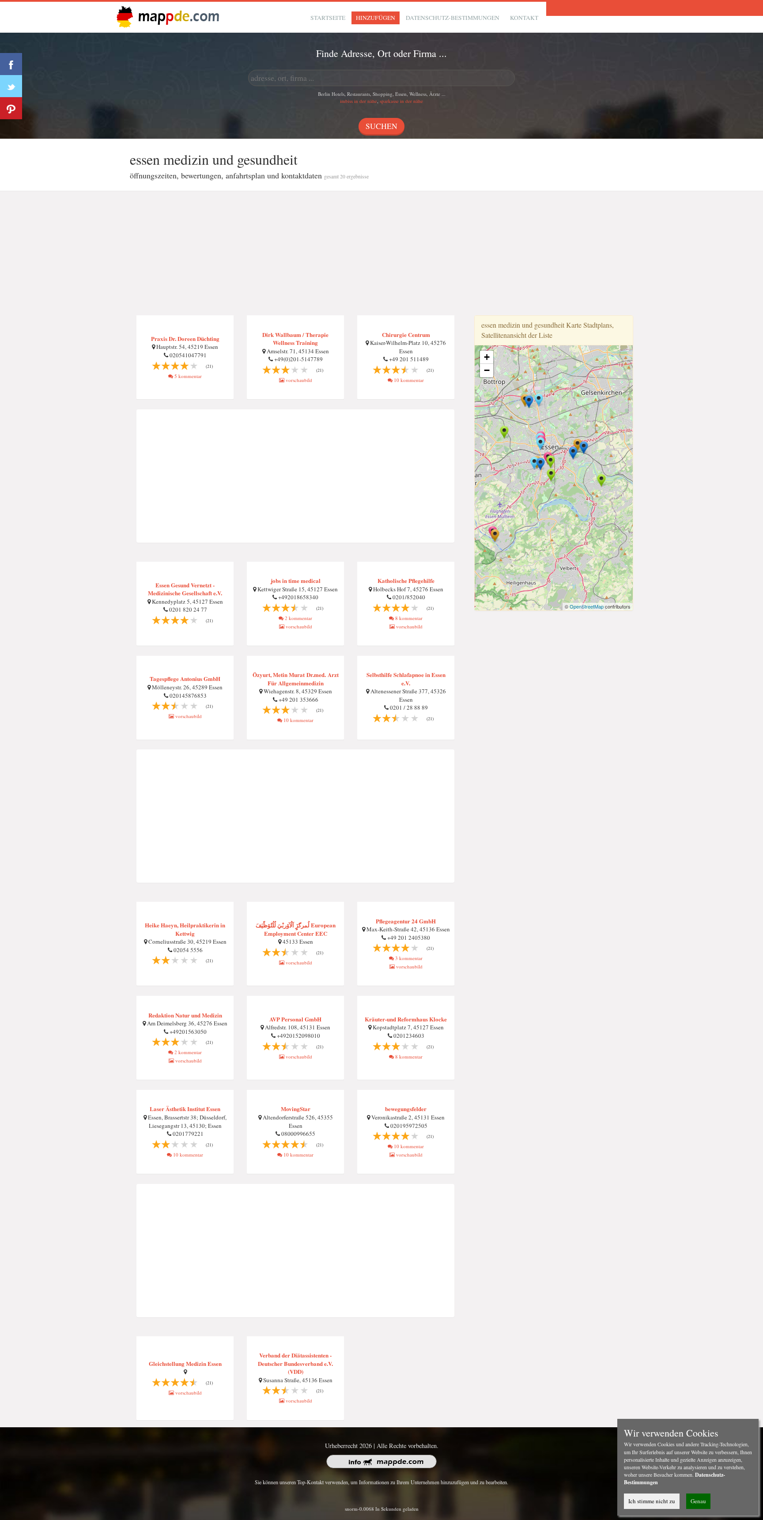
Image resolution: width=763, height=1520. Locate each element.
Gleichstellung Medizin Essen (185, 1363)
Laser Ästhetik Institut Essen (185, 1108)
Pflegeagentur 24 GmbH (406, 921)
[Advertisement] (381, 253)
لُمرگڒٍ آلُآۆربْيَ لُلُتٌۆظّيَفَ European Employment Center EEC (296, 929)
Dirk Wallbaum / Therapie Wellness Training (295, 338)
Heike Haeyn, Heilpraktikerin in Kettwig (185, 929)
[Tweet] (11, 86)
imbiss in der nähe (358, 101)
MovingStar (295, 1108)
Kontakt (524, 18)
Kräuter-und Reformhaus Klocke (406, 1019)
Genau (698, 1501)
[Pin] (11, 108)
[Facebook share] (11, 64)
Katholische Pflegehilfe (406, 580)
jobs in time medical (296, 580)
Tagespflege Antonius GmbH (185, 678)
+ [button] (487, 357)
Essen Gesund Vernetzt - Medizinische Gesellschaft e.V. (185, 589)
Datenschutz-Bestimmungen (452, 18)
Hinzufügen (375, 18)
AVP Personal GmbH (295, 1019)
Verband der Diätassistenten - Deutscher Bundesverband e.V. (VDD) (295, 1363)
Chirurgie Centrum (406, 334)
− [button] (487, 370)
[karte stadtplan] (166, 16)
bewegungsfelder (406, 1108)
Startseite (327, 18)
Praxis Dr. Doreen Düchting (185, 338)
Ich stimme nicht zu (651, 1501)
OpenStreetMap (587, 606)
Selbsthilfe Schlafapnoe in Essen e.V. (406, 678)
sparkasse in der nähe (401, 101)
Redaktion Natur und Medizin (185, 1015)
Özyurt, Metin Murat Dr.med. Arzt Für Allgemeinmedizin (296, 678)
